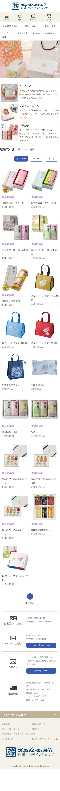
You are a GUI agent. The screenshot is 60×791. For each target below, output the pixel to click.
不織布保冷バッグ (11, 385)
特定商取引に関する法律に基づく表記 (18, 734)
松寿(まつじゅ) (9, 432)
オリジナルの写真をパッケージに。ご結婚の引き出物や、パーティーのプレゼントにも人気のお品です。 (39, 112)
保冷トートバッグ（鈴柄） (44, 343)
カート (49, 20)
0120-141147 (39, 618)
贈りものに (38, 33)
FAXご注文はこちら (41, 645)
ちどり (34, 432)
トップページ (8, 33)
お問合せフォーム (41, 670)
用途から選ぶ (23, 33)
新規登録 (6, 724)
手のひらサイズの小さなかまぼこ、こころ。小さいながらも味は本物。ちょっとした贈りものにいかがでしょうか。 (39, 92)
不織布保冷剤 (38, 385)
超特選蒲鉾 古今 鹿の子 (44, 203)
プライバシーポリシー (11, 729)
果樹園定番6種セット (42, 530)
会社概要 (6, 739)
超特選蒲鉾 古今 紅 (13, 203)
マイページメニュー (14, 714)
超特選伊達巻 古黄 (11, 301)
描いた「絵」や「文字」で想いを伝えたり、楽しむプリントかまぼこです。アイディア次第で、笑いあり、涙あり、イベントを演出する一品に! (39, 133)
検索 (19, 20)
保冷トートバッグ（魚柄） (15, 343)
